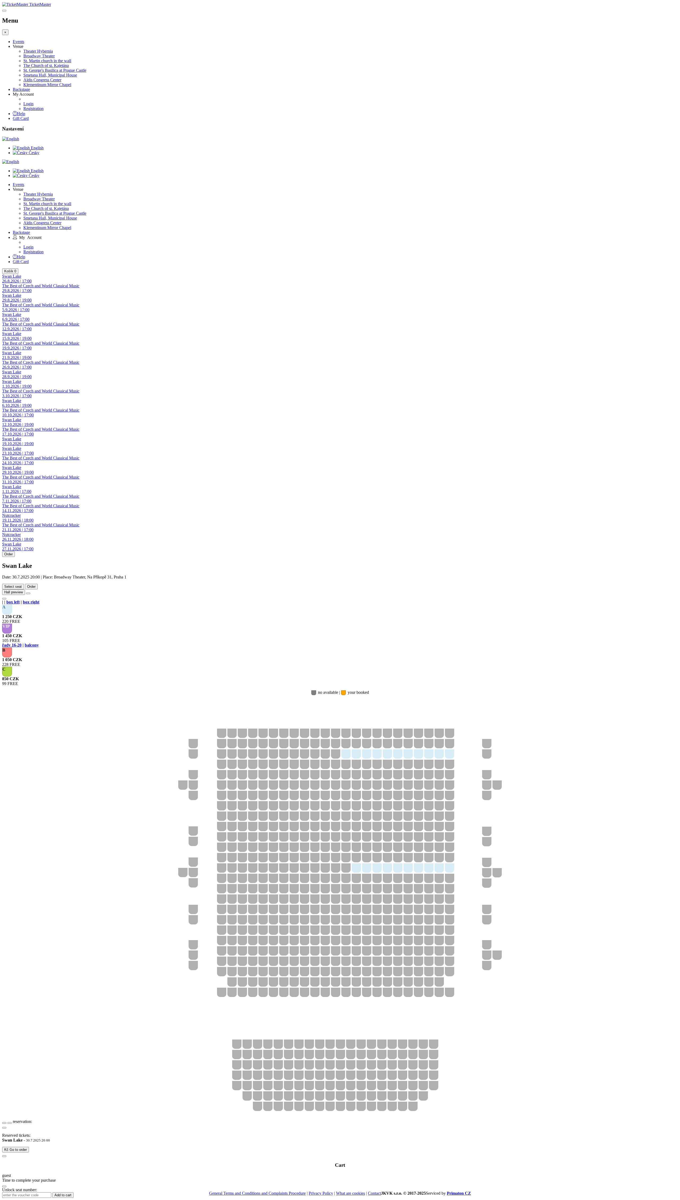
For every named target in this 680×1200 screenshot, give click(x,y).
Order (8, 554)
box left (13, 602)
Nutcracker (17, 517)
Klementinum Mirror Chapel (47, 84)
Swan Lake (17, 278)
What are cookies (350, 1193)
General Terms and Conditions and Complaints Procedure (257, 1193)
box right (31, 602)
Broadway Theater (39, 56)
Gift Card (21, 118)
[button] (7, 609)
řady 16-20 (12, 645)
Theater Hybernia (38, 51)
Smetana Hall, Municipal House (50, 75)
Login (28, 104)
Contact (374, 1193)
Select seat (13, 587)
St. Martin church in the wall (47, 60)
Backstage (21, 89)
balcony (32, 645)
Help (21, 113)
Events (18, 41)
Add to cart (62, 1195)
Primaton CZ (459, 1193)
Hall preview (13, 592)
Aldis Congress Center (42, 80)
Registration (33, 108)
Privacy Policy (321, 1193)
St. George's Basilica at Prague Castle (54, 70)
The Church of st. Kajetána (46, 65)
